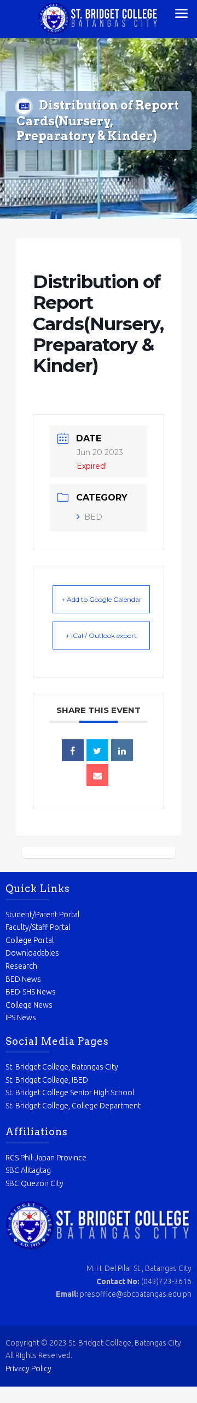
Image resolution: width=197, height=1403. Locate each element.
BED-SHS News (30, 991)
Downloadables (32, 952)
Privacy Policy (28, 1368)
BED (93, 517)
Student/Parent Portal (42, 914)
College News (29, 1005)
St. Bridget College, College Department (73, 1105)
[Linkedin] (122, 750)
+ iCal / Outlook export (101, 635)
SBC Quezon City (34, 1183)
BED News (23, 979)
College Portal (29, 940)
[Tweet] (97, 750)
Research (21, 966)
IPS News (20, 1017)
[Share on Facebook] (73, 750)
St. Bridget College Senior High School (69, 1092)
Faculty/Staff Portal (37, 927)
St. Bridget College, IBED (46, 1080)
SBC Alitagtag (28, 1170)
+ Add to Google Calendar (101, 599)
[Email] (97, 775)
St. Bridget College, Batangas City (61, 1066)
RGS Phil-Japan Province (45, 1157)
